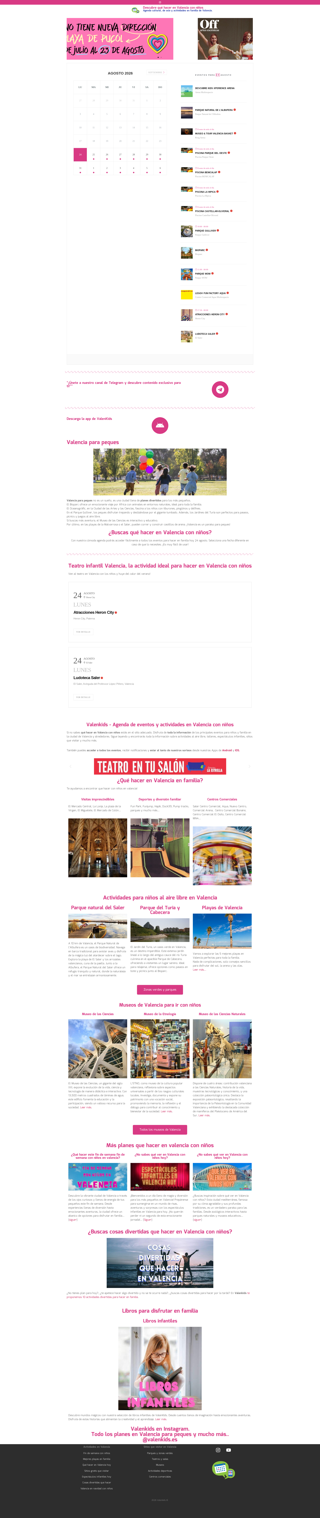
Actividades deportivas (160, 1471)
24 (80, 154)
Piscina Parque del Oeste (211, 153)
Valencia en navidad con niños (96, 1488)
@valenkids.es (160, 1440)
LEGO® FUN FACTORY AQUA (210, 293)
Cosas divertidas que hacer (96, 1482)
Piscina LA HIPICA (205, 192)
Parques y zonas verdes (160, 1453)
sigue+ (73, 1220)
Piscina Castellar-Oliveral (212, 211)
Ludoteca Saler (205, 334)
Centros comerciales (160, 1477)
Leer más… (199, 970)
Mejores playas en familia (96, 1459)
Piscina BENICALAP (206, 172)
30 (160, 154)
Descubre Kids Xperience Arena (214, 88)
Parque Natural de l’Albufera (214, 110)
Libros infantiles (160, 1321)
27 (120, 154)
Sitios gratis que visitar (96, 1471)
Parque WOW (202, 274)
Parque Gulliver (205, 231)
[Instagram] (160, 2)
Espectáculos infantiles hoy (96, 1477)
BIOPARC (200, 250)
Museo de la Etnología (160, 1014)
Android (227, 750)
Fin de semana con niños (96, 1453)
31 (80, 168)
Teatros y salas (160, 1459)
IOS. (237, 750)
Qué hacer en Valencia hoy (96, 1465)
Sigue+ (148, 1220)
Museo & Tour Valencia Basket (214, 133)
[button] (70, 39)
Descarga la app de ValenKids (89, 419)
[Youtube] (228, 1450)
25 (93, 154)
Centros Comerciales (222, 799)
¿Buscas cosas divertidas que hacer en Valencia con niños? (160, 1232)
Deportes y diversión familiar (160, 799)
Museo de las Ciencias (98, 1014)
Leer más (85, 1107)
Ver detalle (83, 632)
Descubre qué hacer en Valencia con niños (173, 7)
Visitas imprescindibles (97, 799)
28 (133, 154)
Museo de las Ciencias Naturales (222, 1014)
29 (147, 154)
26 (107, 154)
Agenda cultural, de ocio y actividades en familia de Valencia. (177, 11)
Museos (160, 1465)
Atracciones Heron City (210, 314)
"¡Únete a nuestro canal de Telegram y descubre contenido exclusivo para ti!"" (124, 384)
